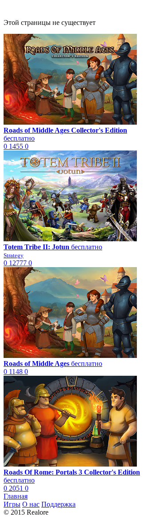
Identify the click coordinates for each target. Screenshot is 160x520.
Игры (12, 504)
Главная (16, 496)
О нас (31, 504)
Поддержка (58, 504)
